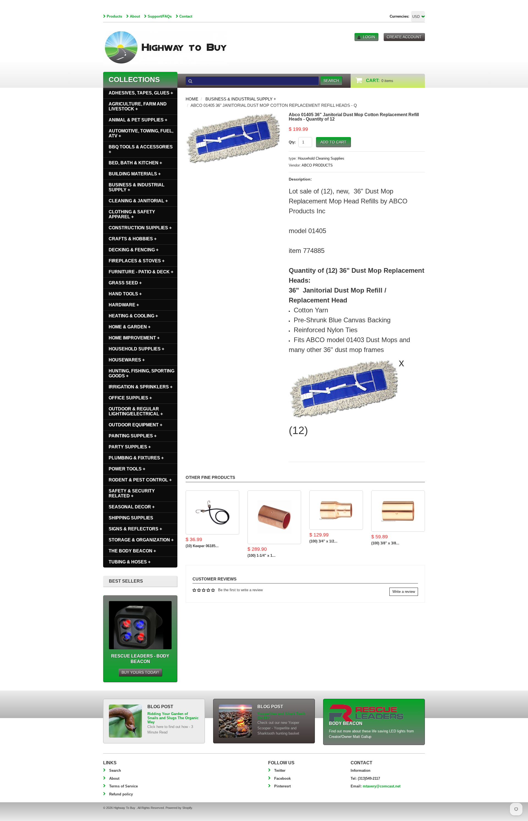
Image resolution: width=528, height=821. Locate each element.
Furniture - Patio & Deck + (141, 271)
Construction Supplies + (140, 227)
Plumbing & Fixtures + (136, 457)
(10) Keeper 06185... (202, 546)
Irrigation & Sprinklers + (140, 386)
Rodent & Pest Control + (140, 480)
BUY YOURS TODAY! (140, 672)
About (135, 16)
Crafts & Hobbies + (132, 238)
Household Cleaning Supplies (321, 158)
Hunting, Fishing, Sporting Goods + (141, 373)
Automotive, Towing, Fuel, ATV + (141, 133)
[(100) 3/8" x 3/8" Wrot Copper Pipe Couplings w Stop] (398, 511)
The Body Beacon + (132, 551)
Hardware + (124, 304)
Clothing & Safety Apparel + (132, 214)
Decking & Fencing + (133, 249)
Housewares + (127, 360)
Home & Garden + (129, 326)
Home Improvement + (134, 338)
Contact (185, 16)
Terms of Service (123, 786)
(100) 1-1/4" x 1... (262, 555)
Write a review (403, 592)
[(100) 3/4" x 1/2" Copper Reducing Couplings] (336, 510)
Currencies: (399, 16)
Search (115, 770)
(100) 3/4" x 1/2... (323, 541)
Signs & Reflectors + (135, 529)
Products (114, 16)
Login (369, 37)
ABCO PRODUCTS (317, 165)
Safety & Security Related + (132, 493)
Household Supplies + (136, 349)
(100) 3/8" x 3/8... (385, 543)
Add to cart (333, 142)
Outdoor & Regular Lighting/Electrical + (136, 411)
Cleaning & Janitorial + (138, 200)
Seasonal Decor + (132, 506)
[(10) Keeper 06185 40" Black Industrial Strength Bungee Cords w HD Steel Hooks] (212, 512)
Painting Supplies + (132, 435)
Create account (404, 37)
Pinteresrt (282, 786)
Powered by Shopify (179, 807)
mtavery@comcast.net (381, 786)
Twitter (279, 770)
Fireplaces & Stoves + (136, 260)
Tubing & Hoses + (129, 562)
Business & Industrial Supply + (240, 99)
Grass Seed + (125, 282)
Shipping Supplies (131, 517)
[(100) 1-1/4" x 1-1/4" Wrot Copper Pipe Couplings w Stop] (274, 517)
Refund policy (121, 794)
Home (192, 99)
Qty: (292, 142)
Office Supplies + (130, 398)
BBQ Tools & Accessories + (141, 149)
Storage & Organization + (141, 540)
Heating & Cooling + (133, 315)
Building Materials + (135, 173)
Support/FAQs (160, 16)
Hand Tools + (125, 293)
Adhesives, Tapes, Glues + (141, 93)
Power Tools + (127, 469)
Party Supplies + (130, 446)
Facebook (282, 778)
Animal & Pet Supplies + (138, 120)
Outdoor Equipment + (135, 424)
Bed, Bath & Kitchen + (135, 162)
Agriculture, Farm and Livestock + (138, 106)
